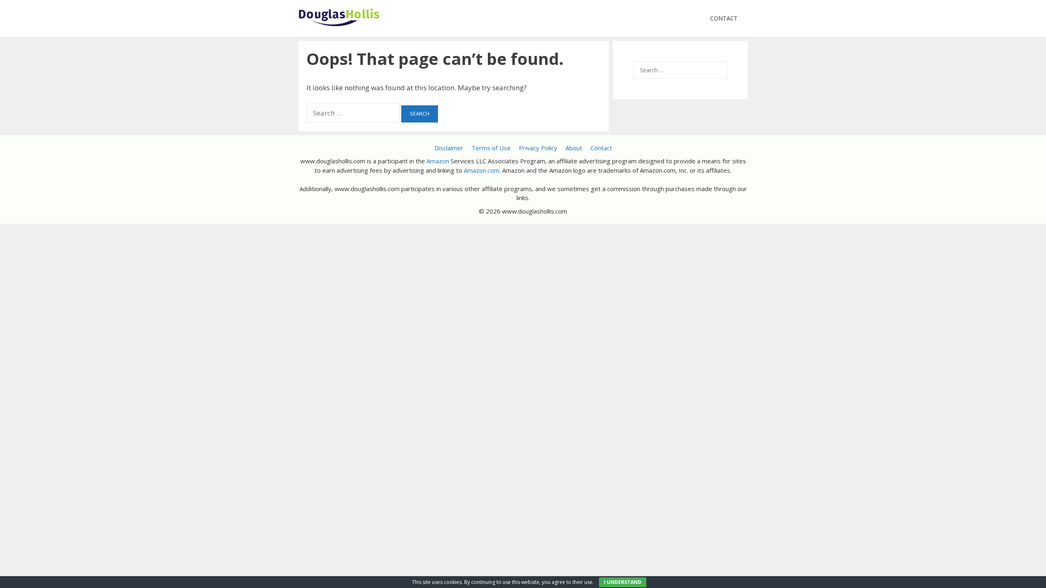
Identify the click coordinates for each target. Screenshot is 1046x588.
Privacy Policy (538, 148)
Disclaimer (448, 148)
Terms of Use (491, 148)
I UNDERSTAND (622, 582)
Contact (724, 18)
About (573, 148)
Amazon (438, 161)
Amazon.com (481, 170)
